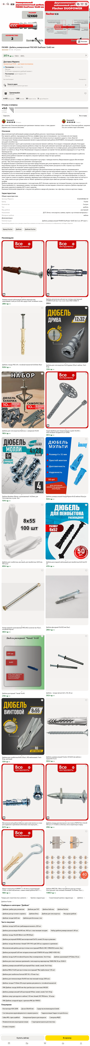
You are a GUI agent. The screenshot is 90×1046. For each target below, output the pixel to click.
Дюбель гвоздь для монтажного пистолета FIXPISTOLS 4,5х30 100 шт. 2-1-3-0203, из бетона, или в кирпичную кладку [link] (66, 823)
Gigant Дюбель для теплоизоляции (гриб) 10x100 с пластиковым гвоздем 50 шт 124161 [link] (63, 431)
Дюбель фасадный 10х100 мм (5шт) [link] (58, 627)
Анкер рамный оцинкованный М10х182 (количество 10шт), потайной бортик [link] (21, 628)
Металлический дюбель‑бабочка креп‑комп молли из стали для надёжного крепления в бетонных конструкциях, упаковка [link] (22, 823)
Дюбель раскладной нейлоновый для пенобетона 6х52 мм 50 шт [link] (66, 563)
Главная (9, 1043)
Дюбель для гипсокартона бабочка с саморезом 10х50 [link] (20, 431)
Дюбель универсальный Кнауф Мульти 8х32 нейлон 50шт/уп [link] (66, 496)
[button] (45, 55)
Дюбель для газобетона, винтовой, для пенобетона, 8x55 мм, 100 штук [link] (22, 563)
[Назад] (4, 4)
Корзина (63, 1043)
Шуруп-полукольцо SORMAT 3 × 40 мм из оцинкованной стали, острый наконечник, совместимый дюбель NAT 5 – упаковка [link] (21, 889)
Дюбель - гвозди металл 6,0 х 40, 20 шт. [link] (59, 693)
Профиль (81, 1043)
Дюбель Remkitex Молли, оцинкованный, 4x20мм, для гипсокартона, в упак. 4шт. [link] (20, 497)
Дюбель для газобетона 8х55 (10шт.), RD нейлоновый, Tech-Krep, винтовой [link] (22, 758)
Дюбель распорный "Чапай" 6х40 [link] (13, 693)
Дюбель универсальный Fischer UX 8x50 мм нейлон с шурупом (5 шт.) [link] (63, 757)
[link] (13, 909)
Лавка (27, 1043)
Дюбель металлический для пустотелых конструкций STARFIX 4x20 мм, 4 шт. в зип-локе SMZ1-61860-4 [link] (64, 300)
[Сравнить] (78, 4)
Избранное (45, 1043)
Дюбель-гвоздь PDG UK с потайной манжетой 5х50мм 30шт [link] (22, 365)
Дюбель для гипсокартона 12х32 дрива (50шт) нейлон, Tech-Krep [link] (66, 366)
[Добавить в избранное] (82, 4)
